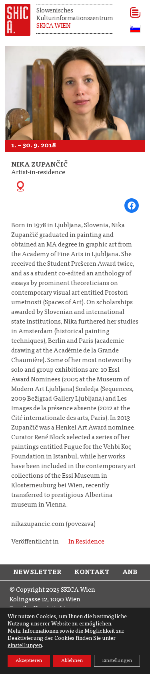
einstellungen (25, 646)
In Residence (86, 542)
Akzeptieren (29, 660)
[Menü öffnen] (132, 12)
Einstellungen (117, 660)
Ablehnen (72, 660)
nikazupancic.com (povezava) (53, 524)
